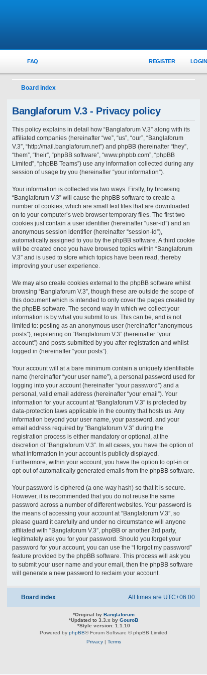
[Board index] (103, 25)
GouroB (129, 620)
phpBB (77, 632)
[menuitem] (27, 61)
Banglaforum (119, 614)
